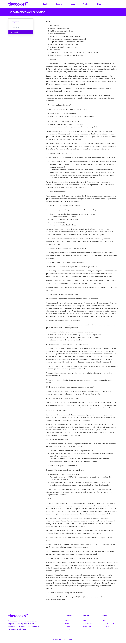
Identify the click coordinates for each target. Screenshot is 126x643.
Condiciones (87, 623)
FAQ (103, 620)
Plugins (72, 4)
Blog (99, 4)
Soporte (59, 4)
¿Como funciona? (108, 623)
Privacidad (87, 626)
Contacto (105, 626)
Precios (85, 4)
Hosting (46, 4)
